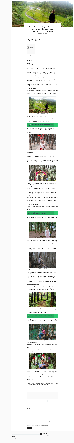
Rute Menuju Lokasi (31, 52)
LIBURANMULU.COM (5, 218)
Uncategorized (45, 33)
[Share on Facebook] (42, 401)
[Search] (41, 434)
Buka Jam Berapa (30, 47)
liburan (43, 192)
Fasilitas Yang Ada (31, 51)
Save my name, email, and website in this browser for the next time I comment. (37, 425)
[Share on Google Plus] (53, 401)
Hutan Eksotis (30, 49)
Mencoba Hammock (31, 50)
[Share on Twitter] (32, 401)
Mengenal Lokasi (30, 48)
